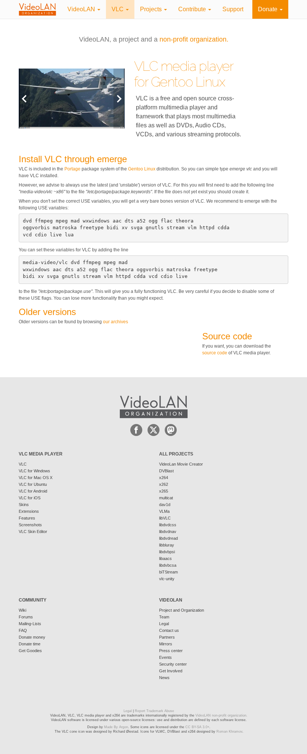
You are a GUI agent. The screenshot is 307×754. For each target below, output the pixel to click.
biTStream (168, 572)
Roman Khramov (229, 731)
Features (27, 518)
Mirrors (165, 644)
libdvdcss (167, 525)
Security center (173, 664)
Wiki (22, 610)
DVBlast (166, 471)
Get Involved (170, 671)
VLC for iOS (29, 498)
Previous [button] (24, 98)
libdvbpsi (167, 551)
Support (232, 9)
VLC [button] (118, 9)
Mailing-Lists (30, 623)
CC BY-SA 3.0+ (197, 727)
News (164, 677)
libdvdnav (167, 531)
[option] (72, 98)
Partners (167, 637)
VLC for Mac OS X (35, 477)
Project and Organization (181, 610)
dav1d (164, 504)
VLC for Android (33, 491)
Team (164, 617)
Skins (24, 504)
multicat (166, 498)
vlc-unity (166, 578)
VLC (23, 464)
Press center (171, 650)
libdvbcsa (167, 565)
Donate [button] (268, 9)
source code (214, 352)
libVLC (165, 518)
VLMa (164, 511)
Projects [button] (151, 9)
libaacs (165, 558)
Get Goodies (30, 650)
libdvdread (168, 538)
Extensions (29, 511)
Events (165, 657)
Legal (164, 623)
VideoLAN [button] (82, 9)
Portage (72, 169)
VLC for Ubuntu (33, 484)
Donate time (29, 644)
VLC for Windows (34, 471)
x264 (163, 477)
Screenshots (30, 525)
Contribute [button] (192, 9)
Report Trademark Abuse (154, 711)
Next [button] (119, 98)
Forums (26, 617)
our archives (115, 321)
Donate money (32, 637)
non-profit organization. (193, 39)
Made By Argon (116, 727)
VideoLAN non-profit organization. (221, 715)
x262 (163, 484)
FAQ (23, 630)
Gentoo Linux (188, 82)
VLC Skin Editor (33, 531)
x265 (163, 491)
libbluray (166, 545)
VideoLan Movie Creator (181, 464)
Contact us (169, 630)
